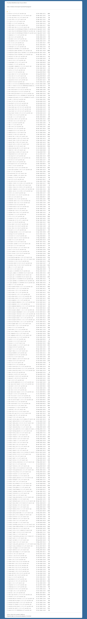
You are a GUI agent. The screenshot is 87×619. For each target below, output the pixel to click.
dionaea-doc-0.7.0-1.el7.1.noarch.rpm (18, 220)
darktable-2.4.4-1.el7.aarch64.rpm (17, 58)
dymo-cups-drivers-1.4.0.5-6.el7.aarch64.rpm (20, 594)
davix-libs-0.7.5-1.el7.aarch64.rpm (17, 77)
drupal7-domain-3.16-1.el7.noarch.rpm (18, 450)
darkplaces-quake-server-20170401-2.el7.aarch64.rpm (22, 52)
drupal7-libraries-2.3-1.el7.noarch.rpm (18, 493)
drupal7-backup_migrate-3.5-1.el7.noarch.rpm (20, 430)
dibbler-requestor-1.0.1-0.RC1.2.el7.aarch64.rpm (21, 189)
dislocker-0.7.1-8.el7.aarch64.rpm (17, 235)
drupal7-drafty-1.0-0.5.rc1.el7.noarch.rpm (19, 454)
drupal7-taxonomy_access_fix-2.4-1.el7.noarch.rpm (21, 524)
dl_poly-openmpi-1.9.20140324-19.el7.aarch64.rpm (21, 280)
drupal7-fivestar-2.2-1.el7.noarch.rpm (18, 473)
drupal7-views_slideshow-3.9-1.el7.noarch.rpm (20, 545)
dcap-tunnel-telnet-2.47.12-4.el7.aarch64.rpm (20, 113)
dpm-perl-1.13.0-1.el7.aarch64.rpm (17, 393)
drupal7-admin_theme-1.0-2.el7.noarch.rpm (19, 425)
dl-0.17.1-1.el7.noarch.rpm (15, 269)
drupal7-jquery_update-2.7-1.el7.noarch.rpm (19, 485)
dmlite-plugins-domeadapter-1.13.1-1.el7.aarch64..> (22, 311)
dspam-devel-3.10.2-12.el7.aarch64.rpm (18, 563)
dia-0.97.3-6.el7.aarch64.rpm (16, 179)
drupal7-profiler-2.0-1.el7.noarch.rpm (18, 516)
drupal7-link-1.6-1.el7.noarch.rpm (17, 495)
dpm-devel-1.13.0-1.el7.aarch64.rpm (17, 386)
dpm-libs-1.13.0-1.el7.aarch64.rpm (17, 389)
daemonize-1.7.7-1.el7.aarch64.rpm (17, 35)
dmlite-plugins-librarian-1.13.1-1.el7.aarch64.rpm (21, 313)
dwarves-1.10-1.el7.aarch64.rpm (16, 592)
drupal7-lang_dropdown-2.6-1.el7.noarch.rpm (19, 489)
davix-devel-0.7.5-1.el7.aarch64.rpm (17, 74)
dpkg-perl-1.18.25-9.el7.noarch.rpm (17, 378)
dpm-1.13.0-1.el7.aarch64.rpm (16, 380)
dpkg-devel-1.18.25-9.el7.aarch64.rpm (18, 376)
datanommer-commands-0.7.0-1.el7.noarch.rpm (19, 66)
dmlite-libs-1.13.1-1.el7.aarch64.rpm (18, 308)
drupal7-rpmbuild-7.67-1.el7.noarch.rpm (18, 518)
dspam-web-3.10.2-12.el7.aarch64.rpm (17, 575)
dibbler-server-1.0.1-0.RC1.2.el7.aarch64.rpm (20, 191)
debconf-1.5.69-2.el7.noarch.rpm (16, 134)
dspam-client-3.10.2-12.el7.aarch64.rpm (18, 561)
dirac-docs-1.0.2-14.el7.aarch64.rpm (17, 226)
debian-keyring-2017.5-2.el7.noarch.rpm (18, 148)
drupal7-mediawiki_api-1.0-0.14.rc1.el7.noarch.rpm (21, 501)
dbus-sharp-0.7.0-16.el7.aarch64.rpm (17, 87)
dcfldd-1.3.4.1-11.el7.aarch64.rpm (17, 114)
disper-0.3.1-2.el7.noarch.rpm (16, 239)
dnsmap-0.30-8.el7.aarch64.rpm (16, 347)
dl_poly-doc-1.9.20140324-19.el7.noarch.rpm (19, 274)
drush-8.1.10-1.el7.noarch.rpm (16, 553)
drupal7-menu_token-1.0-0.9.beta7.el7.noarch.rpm (21, 503)
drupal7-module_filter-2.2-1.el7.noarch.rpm (19, 508)
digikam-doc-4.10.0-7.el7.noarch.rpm (17, 210)
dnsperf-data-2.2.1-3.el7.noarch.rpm (17, 350)
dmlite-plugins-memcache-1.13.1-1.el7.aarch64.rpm (21, 315)
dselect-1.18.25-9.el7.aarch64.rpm (17, 555)
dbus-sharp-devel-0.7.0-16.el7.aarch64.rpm (19, 89)
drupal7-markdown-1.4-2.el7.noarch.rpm (18, 499)
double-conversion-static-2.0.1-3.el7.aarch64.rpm (21, 370)
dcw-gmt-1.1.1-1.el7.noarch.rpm (16, 116)
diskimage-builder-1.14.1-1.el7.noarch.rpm (19, 231)
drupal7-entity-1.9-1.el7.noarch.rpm (17, 460)
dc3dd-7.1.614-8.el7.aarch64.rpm (16, 99)
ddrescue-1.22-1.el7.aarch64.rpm (16, 128)
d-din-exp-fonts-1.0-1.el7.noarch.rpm (18, 17)
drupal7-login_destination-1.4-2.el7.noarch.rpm (20, 497)
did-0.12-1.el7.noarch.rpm (15, 196)
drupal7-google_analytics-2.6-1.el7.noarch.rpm (20, 477)
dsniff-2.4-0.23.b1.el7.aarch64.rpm (17, 557)
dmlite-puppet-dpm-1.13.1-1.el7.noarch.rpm (19, 323)
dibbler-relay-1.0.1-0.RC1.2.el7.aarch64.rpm (20, 187)
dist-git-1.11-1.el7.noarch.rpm (16, 245)
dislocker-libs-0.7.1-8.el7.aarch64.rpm (18, 237)
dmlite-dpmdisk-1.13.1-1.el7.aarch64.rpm (19, 300)
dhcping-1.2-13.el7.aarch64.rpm (16, 177)
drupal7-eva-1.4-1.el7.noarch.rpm (17, 464)
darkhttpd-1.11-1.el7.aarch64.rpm (17, 46)
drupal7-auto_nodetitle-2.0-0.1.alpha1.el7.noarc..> (22, 428)
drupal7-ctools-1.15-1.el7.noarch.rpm (18, 442)
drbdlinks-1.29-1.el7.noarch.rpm (16, 409)
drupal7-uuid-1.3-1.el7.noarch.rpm (17, 538)
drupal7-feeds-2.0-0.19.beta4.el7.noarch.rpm (20, 467)
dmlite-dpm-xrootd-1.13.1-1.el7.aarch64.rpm (19, 298)
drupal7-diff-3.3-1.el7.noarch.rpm (17, 448)
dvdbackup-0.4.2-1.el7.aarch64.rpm (17, 586)
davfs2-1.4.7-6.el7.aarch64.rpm (16, 70)
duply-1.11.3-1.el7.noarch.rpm (16, 583)
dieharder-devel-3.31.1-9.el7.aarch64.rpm (19, 200)
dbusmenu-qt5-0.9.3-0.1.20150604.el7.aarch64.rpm (21, 95)
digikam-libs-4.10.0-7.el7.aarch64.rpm (18, 212)
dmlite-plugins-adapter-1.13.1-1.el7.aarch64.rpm (21, 309)
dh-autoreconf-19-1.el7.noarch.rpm (17, 173)
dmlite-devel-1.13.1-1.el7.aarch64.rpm (18, 288)
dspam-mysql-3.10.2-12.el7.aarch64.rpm (18, 569)
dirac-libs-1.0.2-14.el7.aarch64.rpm (17, 228)
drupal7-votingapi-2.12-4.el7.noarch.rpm (19, 547)
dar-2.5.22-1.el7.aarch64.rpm (16, 42)
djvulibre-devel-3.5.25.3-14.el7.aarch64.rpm (20, 263)
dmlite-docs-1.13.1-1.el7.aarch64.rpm (18, 290)
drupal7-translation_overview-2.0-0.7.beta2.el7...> (22, 536)
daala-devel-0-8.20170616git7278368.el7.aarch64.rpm (22, 29)
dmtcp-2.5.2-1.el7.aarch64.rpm (16, 327)
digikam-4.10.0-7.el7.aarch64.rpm (17, 208)
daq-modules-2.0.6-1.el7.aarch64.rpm (17, 40)
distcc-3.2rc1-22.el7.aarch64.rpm (17, 249)
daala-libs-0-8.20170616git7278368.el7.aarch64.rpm (21, 31)
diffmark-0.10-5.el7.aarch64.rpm (16, 204)
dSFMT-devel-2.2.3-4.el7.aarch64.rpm (17, 25)
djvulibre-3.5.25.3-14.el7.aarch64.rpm (18, 261)
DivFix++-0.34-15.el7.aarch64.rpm (17, 13)
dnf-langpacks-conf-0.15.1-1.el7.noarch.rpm (19, 335)
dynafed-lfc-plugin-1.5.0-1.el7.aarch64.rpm (19, 604)
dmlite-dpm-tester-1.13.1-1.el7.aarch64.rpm (19, 296)
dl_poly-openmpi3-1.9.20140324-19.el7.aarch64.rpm (21, 282)
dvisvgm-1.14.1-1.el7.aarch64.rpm (17, 590)
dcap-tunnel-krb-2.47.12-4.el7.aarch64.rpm (19, 109)
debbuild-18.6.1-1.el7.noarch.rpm (17, 132)
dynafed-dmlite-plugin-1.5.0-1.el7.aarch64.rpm (20, 600)
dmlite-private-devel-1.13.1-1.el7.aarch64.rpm (20, 321)
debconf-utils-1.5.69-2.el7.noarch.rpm (18, 144)
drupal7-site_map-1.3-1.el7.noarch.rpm (18, 522)
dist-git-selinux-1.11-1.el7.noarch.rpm (18, 247)
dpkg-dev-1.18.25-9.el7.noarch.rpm (17, 374)
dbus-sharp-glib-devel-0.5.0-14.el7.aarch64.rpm (20, 93)
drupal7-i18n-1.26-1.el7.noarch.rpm (17, 481)
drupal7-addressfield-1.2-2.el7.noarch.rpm (19, 421)
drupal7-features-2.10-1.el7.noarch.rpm (18, 466)
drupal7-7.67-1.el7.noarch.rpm (16, 417)
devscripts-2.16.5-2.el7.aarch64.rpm (17, 167)
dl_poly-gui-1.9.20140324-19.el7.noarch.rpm (19, 276)
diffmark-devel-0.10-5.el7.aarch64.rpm (18, 206)
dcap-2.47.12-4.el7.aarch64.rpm (16, 101)
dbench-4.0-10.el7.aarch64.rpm (16, 81)
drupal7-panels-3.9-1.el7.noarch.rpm (17, 510)
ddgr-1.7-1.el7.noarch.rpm (15, 124)
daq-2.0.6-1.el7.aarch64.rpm (15, 37)
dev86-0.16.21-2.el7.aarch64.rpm (16, 161)
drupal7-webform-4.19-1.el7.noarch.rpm (18, 549)
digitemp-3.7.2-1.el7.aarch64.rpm (17, 214)
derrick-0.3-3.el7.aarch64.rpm (16, 159)
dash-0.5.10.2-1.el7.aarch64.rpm (16, 60)
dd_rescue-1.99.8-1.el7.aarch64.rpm (17, 118)
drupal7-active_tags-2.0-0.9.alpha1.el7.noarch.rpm (21, 419)
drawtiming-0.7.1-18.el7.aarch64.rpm (17, 407)
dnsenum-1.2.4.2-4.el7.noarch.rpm (17, 341)
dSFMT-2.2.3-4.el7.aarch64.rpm (16, 23)
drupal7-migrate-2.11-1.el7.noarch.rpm (18, 506)
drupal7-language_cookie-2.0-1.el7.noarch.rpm (20, 491)
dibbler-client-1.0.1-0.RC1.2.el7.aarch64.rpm (20, 183)
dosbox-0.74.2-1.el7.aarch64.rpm (16, 364)
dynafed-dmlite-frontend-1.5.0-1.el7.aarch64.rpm (21, 598)
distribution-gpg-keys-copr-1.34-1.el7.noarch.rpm (21, 259)
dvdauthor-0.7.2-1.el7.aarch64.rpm (17, 584)
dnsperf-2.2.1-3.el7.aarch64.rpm (16, 348)
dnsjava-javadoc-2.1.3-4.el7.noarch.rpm (18, 345)
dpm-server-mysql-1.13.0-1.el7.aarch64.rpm (19, 397)
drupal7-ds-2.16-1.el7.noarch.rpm (17, 456)
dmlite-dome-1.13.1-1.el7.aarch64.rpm (18, 292)
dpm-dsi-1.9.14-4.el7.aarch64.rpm (17, 387)
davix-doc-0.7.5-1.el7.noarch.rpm (17, 75)
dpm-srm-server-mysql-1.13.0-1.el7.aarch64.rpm (20, 399)
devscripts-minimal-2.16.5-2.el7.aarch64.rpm (20, 169)
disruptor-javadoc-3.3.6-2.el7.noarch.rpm (19, 243)
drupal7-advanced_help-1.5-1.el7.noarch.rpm (19, 426)
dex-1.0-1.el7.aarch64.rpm (15, 171)
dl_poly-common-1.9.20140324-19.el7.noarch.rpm (20, 272)
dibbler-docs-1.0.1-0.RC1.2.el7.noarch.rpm (19, 185)
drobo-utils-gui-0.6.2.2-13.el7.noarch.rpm (19, 413)
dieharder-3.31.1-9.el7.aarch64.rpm (17, 198)
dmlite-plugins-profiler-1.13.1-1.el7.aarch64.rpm (21, 319)
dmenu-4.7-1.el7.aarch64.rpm (15, 284)
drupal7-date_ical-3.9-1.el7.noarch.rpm (18, 446)
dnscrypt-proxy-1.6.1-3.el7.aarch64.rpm (18, 337)
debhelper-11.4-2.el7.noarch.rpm (16, 146)
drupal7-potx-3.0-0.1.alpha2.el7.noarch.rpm (19, 514)
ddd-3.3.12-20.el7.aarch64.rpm (16, 122)
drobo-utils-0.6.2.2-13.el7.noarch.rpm (18, 411)
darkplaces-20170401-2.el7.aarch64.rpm (18, 48)
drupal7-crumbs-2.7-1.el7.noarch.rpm (17, 440)
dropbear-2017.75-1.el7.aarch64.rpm (17, 415)
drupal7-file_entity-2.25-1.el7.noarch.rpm (19, 471)
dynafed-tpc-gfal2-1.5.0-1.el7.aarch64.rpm (19, 608)
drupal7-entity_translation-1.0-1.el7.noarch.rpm (21, 462)
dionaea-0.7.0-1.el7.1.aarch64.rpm (17, 218)
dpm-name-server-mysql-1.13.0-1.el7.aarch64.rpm (20, 391)
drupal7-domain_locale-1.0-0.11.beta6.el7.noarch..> (22, 452)
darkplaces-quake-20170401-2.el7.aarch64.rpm (20, 50)
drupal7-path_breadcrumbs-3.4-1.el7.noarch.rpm (20, 512)
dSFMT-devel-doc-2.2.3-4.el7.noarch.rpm (18, 27)
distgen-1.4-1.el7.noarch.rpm (16, 255)
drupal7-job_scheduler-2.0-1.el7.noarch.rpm (19, 483)
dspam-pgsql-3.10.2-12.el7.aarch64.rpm (18, 571)
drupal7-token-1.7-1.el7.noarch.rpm (17, 534)
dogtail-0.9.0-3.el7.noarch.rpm (16, 360)
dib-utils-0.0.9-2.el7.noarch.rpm (17, 181)
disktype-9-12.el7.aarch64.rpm (16, 233)
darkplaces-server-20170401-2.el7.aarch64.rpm (20, 54)
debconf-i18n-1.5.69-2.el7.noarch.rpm (18, 140)
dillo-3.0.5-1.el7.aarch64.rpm (16, 216)
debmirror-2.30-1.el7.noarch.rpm (16, 150)
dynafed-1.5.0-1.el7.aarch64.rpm (16, 596)
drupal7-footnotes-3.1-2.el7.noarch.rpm (18, 475)
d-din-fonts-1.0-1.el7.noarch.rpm (17, 19)
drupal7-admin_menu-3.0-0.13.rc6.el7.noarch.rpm (20, 423)
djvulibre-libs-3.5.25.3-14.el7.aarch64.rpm (19, 265)
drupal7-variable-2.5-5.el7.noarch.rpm (18, 540)
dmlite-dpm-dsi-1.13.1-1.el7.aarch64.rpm (19, 294)
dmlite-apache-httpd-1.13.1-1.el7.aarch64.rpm (20, 286)
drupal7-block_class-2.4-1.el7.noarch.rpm (19, 432)
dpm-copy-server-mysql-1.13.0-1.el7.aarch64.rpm (20, 384)
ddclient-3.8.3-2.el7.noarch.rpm (16, 120)
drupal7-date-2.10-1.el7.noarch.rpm (17, 444)
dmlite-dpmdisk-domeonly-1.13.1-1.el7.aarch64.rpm (21, 302)
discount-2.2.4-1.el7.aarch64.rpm (17, 230)
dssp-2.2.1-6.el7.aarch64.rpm (16, 577)
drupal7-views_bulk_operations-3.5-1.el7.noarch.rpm (22, 544)
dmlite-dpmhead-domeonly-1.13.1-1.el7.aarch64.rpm (21, 306)
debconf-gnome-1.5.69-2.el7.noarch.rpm (18, 138)
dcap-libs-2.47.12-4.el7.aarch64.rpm (17, 105)
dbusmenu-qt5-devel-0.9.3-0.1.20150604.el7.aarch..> (22, 97)
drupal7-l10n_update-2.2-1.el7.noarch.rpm (19, 487)
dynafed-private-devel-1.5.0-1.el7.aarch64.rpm (20, 606)
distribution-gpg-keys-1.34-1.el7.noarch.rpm (20, 257)
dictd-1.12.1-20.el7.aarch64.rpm (16, 192)
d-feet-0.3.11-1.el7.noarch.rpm (16, 21)
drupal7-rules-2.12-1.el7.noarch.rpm (17, 520)
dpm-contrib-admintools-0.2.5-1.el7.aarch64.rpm (20, 382)
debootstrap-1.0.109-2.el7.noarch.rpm (18, 152)
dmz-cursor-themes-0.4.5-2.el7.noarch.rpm (19, 331)
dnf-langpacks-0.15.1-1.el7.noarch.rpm (18, 333)
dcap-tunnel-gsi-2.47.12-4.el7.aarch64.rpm (19, 107)
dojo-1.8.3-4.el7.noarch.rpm (15, 362)
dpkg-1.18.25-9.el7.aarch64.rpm (16, 372)
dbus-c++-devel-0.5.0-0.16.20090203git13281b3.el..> (22, 85)
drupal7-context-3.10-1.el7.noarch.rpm (18, 438)
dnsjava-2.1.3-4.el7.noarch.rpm (16, 343)
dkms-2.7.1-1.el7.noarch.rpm (15, 267)
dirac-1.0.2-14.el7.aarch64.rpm (16, 222)
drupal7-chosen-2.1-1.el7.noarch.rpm (17, 434)
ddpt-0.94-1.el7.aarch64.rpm (15, 126)
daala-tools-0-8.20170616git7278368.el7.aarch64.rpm (22, 33)
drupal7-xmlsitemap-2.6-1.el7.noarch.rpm (19, 551)
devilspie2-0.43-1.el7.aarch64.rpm (17, 163)
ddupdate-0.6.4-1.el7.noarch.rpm (16, 130)
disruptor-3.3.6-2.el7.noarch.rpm (17, 241)
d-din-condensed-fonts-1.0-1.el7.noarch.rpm (19, 15)
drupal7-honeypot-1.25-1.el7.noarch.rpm (18, 479)
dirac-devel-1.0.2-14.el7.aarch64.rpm (18, 224)
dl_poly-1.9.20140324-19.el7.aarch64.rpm (19, 270)
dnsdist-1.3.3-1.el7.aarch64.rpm (16, 339)
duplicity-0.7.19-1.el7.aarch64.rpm (17, 581)
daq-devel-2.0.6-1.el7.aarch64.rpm (17, 38)
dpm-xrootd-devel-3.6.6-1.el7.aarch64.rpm (19, 403)
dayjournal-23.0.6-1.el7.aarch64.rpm (17, 79)
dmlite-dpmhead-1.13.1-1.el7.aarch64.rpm (19, 304)
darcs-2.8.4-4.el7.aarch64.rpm (16, 44)
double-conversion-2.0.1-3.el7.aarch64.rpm (19, 366)
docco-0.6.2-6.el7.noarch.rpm (16, 356)
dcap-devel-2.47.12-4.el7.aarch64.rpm (18, 103)
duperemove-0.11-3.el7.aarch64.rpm (17, 579)
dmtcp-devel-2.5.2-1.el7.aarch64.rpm (17, 329)
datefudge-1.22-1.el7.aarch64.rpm (17, 68)
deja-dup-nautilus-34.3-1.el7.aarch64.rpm (19, 157)
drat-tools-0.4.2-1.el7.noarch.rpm (17, 405)
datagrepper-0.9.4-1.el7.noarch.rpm (17, 62)
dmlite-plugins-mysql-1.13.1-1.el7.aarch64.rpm (20, 317)
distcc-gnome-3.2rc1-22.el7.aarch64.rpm (18, 251)
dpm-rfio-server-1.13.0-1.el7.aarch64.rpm (19, 395)
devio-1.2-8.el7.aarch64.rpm (15, 165)
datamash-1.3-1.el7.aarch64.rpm (16, 64)
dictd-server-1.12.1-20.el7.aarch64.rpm (18, 194)
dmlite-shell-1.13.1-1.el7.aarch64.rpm (18, 325)
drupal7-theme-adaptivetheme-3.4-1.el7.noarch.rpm (21, 526)
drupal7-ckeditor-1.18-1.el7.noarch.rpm (18, 436)
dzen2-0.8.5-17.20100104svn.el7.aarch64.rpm (19, 610)
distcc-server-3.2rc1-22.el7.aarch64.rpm (19, 253)
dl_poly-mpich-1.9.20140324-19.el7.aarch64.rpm (20, 278)
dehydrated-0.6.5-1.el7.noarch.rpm (17, 153)
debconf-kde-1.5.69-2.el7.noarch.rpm (17, 142)
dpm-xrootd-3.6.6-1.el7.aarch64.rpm (17, 401)
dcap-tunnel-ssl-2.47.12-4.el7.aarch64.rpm (19, 111)
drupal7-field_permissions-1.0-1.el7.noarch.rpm (20, 469)
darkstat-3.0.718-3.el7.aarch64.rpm (17, 56)
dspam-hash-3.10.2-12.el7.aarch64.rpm (18, 565)
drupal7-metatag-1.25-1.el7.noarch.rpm (18, 505)
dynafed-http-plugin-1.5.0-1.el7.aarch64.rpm (20, 602)
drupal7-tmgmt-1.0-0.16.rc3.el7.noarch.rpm (19, 532)
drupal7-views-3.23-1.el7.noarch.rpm (17, 542)
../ (9, 11)
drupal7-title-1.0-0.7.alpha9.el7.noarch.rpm (20, 530)
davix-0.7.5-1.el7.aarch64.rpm (16, 72)
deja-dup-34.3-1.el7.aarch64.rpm (16, 155)
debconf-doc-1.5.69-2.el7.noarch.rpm (17, 136)
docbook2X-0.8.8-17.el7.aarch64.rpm (17, 354)
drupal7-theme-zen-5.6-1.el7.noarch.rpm (18, 528)
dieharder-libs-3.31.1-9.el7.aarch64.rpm (19, 202)
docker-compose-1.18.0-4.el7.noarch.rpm (18, 358)
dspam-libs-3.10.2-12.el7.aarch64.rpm (18, 567)
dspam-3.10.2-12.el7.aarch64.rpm (16, 559)
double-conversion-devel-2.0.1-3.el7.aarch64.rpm (21, 368)
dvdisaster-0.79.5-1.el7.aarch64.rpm (17, 588)
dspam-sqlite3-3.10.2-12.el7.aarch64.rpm (19, 573)
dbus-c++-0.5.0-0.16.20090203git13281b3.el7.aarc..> (22, 83)
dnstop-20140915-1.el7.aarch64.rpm (17, 352)
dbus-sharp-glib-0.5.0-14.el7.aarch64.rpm (19, 91)
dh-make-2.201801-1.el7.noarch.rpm (17, 175)
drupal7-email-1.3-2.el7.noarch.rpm (17, 458)
